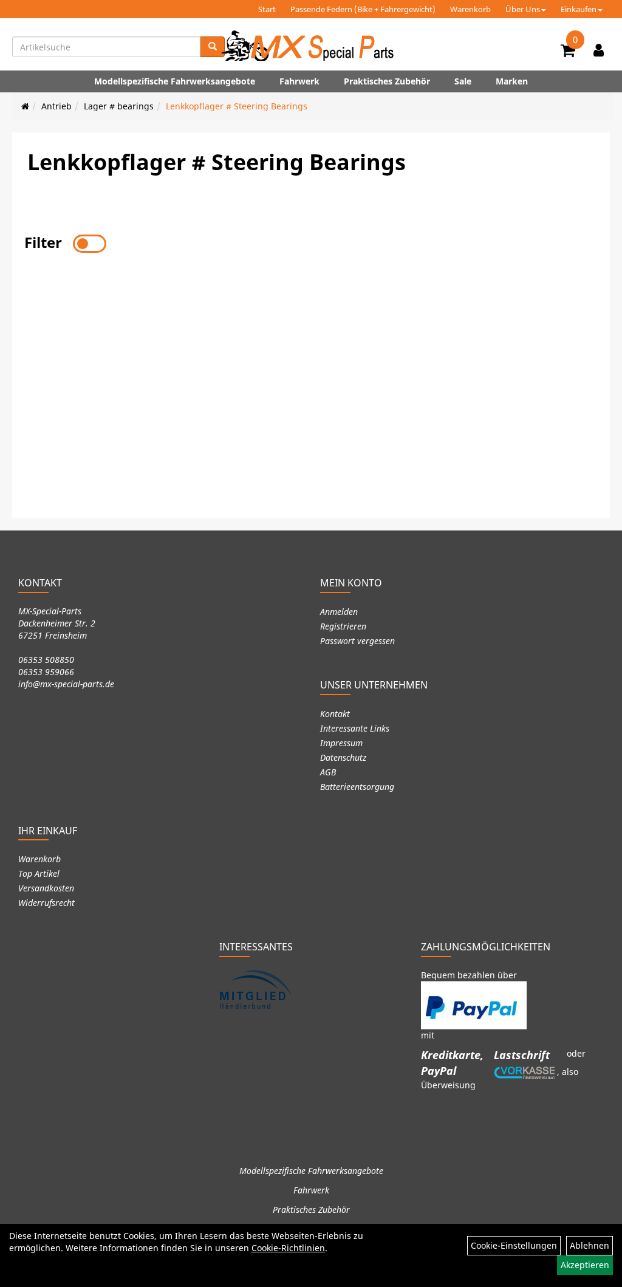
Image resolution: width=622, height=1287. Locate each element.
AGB (328, 772)
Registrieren (343, 626)
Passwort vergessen (357, 641)
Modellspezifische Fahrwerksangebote (174, 81)
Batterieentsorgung (357, 786)
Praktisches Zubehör (387, 81)
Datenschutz (343, 757)
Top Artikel (39, 873)
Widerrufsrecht (46, 902)
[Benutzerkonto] (598, 49)
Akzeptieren (585, 1265)
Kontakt (335, 713)
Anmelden (339, 611)
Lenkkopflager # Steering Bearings (236, 106)
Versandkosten (46, 888)
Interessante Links (354, 728)
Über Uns (522, 9)
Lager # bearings (119, 106)
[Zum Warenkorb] (568, 52)
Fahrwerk (299, 81)
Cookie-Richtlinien (288, 1248)
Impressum (341, 743)
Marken (512, 81)
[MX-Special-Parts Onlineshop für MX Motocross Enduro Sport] (311, 45)
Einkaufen (578, 9)
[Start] (25, 106)
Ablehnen (589, 1245)
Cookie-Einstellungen (514, 1245)
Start (267, 9)
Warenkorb (470, 9)
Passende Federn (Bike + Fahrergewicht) (363, 9)
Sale (462, 81)
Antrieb (56, 106)
